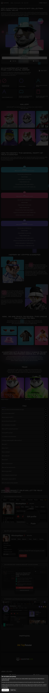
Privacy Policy (5, 687)
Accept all (5, 690)
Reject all (13, 690)
